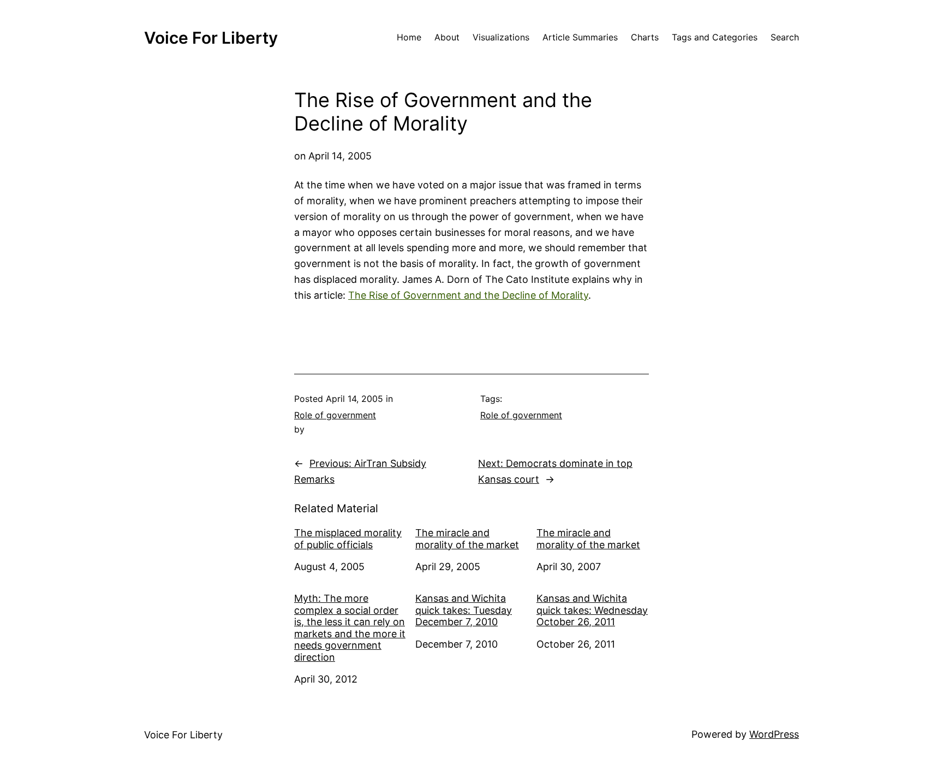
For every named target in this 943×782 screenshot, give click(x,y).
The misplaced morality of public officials (348, 538)
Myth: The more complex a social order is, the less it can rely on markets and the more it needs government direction (349, 628)
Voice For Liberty (211, 38)
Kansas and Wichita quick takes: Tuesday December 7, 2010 (463, 610)
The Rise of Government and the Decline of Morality (468, 295)
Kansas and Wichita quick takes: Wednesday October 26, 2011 (592, 610)
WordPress (774, 734)
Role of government (335, 415)
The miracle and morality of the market (467, 538)
